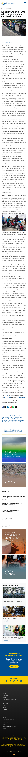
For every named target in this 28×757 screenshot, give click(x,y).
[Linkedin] (21, 680)
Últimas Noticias (18, 413)
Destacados (5, 418)
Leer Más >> (4, 499)
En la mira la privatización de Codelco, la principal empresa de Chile (12, 504)
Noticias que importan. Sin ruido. (14, 655)
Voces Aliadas (18, 421)
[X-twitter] (10, 680)
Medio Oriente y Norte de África (9, 726)
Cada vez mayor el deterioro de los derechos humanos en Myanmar (13, 600)
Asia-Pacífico (6, 722)
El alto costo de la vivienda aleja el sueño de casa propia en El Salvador (13, 638)
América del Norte (7, 721)
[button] (3, 407)
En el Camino (7, 397)
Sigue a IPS (5, 703)
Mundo (4, 728)
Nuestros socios (6, 693)
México (10, 420)
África (4, 717)
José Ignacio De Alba (7, 42)
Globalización (5, 420)
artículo (6, 395)
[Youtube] (17, 680)
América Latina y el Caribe (8, 415)
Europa (4, 724)
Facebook (5, 709)
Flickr (4, 711)
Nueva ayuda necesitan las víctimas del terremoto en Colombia (11, 524)
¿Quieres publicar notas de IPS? (9, 699)
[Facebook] (6, 680)
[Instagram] (13, 680)
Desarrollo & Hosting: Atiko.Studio (14, 751)
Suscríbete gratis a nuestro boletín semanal (14, 661)
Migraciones (11, 413)
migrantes (14, 420)
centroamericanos (6, 417)
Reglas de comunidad (7, 712)
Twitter (4, 707)
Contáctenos (5, 695)
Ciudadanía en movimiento (16, 417)
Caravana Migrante (18, 415)
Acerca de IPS (6, 691)
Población (19, 420)
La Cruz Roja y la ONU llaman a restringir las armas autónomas (12, 619)
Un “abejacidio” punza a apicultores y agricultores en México (11, 511)
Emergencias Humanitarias (14, 418)
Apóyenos (5, 697)
